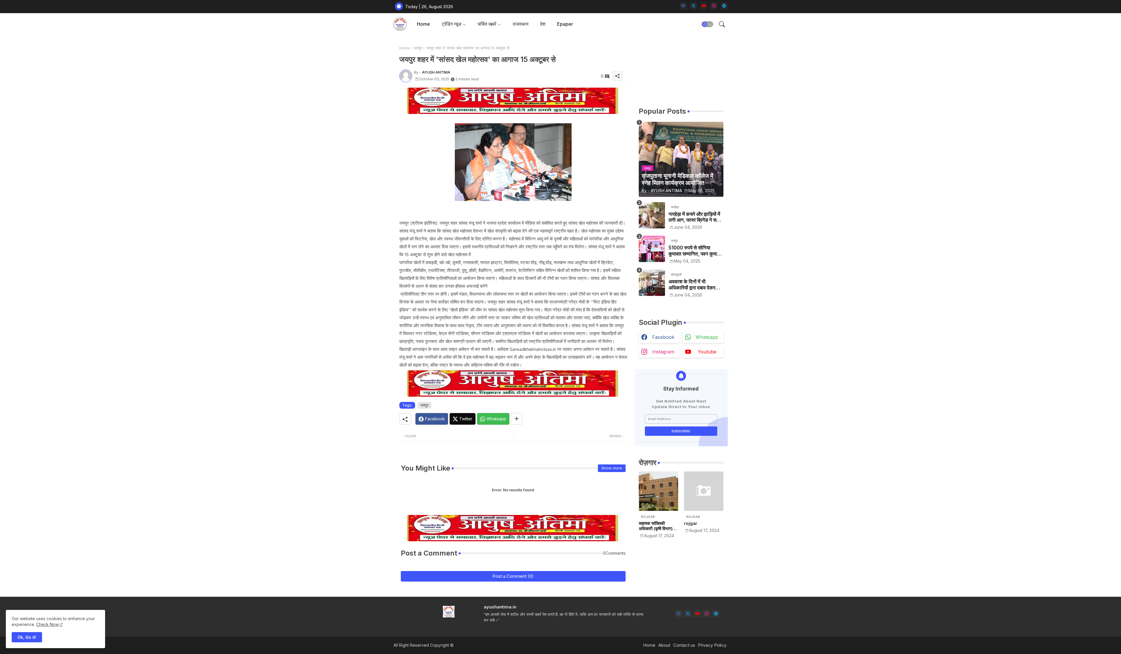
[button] (707, 24)
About (664, 645)
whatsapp (707, 337)
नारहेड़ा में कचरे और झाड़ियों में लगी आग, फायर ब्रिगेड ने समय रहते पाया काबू (695, 217)
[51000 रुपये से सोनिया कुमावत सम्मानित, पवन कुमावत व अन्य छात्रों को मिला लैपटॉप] (652, 249)
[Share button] (516, 419)
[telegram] (724, 6)
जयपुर (418, 48)
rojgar (690, 523)
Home (423, 24)
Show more (611, 468)
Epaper (565, 24)
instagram (663, 352)
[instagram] (714, 6)
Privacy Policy (712, 645)
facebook (663, 337)
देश (542, 24)
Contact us (684, 645)
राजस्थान (520, 24)
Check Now (47, 624)
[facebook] (683, 6)
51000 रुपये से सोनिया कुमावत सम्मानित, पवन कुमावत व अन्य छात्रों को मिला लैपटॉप (695, 251)
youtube (707, 352)
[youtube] (703, 6)
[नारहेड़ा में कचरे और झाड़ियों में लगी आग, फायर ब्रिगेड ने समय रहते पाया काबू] (652, 215)
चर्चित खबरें (487, 24)
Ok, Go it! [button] (27, 637)
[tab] (423, 24)
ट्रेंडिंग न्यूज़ (451, 24)
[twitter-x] (693, 6)
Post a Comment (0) (513, 576)
